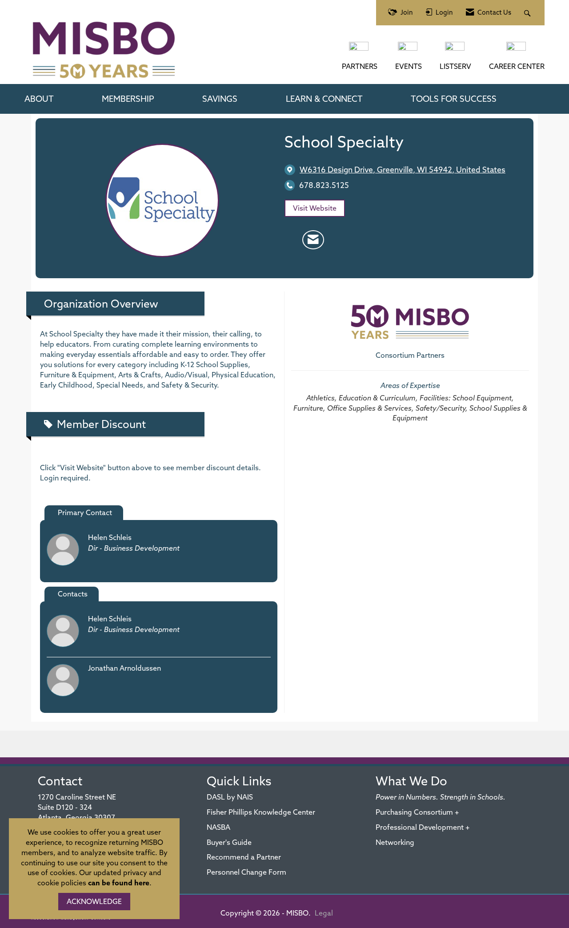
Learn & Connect (324, 98)
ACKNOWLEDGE (94, 901)
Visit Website (315, 208)
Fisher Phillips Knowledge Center (261, 812)
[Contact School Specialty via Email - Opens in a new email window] (313, 240)
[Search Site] (528, 12)
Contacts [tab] (73, 593)
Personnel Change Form (246, 872)
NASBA (218, 827)
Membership (128, 98)
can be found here (118, 882)
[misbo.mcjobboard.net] (517, 50)
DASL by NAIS (230, 796)
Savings (219, 98)
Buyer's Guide (229, 842)
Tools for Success (454, 98)
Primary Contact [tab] (85, 512)
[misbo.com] (359, 50)
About (39, 98)
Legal (324, 912)
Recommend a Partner (244, 856)
